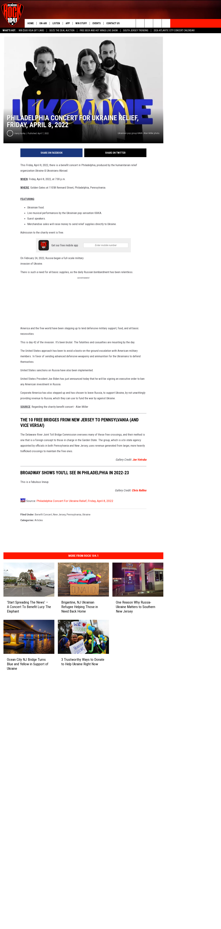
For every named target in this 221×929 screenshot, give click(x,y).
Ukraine (86, 514)
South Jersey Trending (135, 30)
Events (97, 23)
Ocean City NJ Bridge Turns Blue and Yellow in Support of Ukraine (27, 664)
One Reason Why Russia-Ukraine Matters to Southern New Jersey (135, 606)
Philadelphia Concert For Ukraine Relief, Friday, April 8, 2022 (75, 501)
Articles (39, 520)
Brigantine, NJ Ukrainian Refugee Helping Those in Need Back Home (79, 606)
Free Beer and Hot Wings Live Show (99, 30)
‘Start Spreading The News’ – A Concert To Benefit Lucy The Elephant (29, 606)
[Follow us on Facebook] (157, 23)
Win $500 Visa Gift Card (31, 30)
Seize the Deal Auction (61, 30)
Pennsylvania (74, 514)
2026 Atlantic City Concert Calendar (174, 30)
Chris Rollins (139, 490)
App (68, 23)
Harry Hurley (20, 133)
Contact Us (113, 23)
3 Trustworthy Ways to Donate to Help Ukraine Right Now (82, 661)
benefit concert (43, 514)
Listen (56, 23)
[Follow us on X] (166, 23)
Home (30, 23)
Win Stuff (81, 23)
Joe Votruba (139, 459)
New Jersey (59, 514)
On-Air (43, 23)
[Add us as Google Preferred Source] (149, 23)
